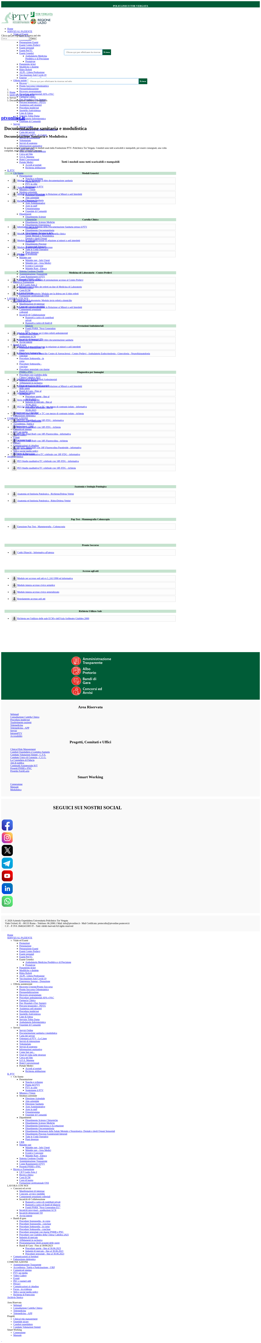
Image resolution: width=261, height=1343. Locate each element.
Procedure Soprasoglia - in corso (34, 1221)
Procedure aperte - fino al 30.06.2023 (43, 1248)
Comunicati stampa (22, 429)
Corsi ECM (24, 290)
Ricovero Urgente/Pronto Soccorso (36, 986)
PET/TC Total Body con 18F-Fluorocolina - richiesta (42, 440)
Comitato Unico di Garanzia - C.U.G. (28, 757)
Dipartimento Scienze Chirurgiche (35, 218)
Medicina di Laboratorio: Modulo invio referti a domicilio (44, 300)
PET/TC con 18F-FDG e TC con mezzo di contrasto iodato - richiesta (50, 413)
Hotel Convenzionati (29, 159)
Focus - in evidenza (22, 1289)
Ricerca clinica (26, 1174)
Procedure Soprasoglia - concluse (35, 1224)
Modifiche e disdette (29, 67)
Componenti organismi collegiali (34, 1196)
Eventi (16, 437)
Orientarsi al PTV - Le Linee (33, 1038)
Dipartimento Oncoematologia (39, 230)
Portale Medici (26, 162)
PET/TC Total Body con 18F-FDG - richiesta (39, 427)
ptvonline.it (13, 117)
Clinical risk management (25, 1319)
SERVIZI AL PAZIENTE (19, 31)
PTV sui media (20, 432)
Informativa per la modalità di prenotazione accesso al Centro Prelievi (50, 280)
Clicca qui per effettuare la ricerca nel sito (21, 35)
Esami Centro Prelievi (29, 45)
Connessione (16, 784)
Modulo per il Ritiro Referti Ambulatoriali (37, 379)
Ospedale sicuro (21, 1321)
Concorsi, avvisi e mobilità (32, 1194)
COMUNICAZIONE (17, 418)
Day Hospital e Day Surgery (33, 1003)
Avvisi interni (25, 342)
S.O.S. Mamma (26, 156)
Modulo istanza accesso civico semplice (36, 585)
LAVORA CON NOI (17, 298)
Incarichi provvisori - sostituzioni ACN (29, 335)
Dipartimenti (25, 214)
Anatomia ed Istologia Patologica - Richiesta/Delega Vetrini (45, 494)
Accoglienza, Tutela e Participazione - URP (23, 425)
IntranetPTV (16, 733)
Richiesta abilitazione (35, 167)
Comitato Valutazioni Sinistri (27, 1327)
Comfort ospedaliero (23, 1324)
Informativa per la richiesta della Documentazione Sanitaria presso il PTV (52, 227)
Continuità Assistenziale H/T (24, 765)
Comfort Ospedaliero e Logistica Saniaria (30, 752)
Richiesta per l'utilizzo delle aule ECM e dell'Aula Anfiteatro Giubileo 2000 (53, 618)
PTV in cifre (31, 184)
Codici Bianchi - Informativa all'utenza (35, 552)
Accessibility (16, 736)
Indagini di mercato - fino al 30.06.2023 (44, 1251)
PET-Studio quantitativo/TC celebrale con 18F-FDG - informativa (48, 454)
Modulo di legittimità (27, 254)
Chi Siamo (18, 173)
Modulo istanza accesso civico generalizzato (38, 592)
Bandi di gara (19, 344)
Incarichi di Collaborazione (32, 314)
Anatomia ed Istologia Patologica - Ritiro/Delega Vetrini (44, 500)
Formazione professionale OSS (34, 295)
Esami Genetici (26, 53)
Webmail (14, 714)
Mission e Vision (27, 189)
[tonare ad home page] (28, 23)
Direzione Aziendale (35, 1098)
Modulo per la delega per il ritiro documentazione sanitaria (45, 180)
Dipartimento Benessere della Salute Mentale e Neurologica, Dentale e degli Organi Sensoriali (39, 237)
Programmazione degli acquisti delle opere (39, 1243)
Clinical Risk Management (23, 749)
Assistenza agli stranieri (30, 105)
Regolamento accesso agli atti (31, 598)
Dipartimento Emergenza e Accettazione (44, 1125)
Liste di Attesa (26, 113)
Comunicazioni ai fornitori (25, 1256)
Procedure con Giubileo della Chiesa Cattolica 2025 (33, 376)
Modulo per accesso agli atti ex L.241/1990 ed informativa (45, 578)
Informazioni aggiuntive (30, 146)
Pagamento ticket (27, 64)
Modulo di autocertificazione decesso (35, 247)
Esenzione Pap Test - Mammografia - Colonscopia (41, 526)
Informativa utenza (26, 393)
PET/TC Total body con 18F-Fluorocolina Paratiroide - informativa (49, 447)
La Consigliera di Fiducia (22, 760)
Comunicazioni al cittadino (26, 445)
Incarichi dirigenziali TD (31, 1213)
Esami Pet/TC (26, 50)
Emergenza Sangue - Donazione (34, 981)
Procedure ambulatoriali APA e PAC (36, 94)
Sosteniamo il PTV (34, 1090)
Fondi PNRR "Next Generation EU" (43, 1207)
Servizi (16, 124)
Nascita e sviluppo (34, 178)
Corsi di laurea (26, 1180)
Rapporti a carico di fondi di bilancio (42, 1204)
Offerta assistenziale (22, 80)
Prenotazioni (25, 946)
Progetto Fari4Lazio (19, 771)
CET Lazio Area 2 (28, 285)
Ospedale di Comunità (30, 121)
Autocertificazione (26, 187)
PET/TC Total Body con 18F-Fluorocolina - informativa (44, 434)
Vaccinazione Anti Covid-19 (32, 75)
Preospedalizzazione (29, 88)
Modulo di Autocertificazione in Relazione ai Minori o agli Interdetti (49, 194)
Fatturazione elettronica (24, 415)
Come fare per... (27, 1052)
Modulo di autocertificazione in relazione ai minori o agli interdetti (48, 240)
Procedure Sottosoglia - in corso (34, 1226)
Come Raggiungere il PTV (32, 276)
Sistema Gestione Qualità (31, 271)
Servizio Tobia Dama (29, 116)
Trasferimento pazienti (20, 722)
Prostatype (30, 61)
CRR (21, 1142)
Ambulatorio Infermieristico (32, 118)
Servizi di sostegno (28, 143)
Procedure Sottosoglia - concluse (34, 1229)
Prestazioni (24, 943)
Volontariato (25, 140)
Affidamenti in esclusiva (30, 383)
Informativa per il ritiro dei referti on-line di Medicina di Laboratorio (49, 286)
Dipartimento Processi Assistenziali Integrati (35, 245)
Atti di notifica (17, 763)
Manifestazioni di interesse (32, 304)
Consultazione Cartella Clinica (24, 717)
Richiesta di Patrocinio (24, 1294)
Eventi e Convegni (34, 265)
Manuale (14, 787)
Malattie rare (25, 257)
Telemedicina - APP (19, 728)
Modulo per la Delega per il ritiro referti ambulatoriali (42, 333)
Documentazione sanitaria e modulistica (38, 1033)
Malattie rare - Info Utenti (37, 260)
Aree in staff (31, 206)
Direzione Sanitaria (34, 1104)
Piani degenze (32, 252)
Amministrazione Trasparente (33, 274)
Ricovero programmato (30, 91)
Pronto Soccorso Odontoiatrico (34, 86)
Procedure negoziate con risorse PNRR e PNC (41, 1232)
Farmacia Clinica (27, 97)
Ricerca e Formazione (23, 282)
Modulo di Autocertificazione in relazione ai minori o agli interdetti (49, 346)
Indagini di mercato (28, 1237)
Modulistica (15, 789)
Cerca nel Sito (26, 154)
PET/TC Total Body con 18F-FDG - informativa (40, 420)
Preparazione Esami (28, 42)
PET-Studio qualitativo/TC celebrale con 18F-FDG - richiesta (46, 468)
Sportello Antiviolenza (30, 110)
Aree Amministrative (35, 203)
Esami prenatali (26, 47)
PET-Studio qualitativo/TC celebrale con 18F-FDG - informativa (48, 461)
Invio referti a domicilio (28, 400)
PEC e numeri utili (22, 1281)
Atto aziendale (32, 197)
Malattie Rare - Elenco (36, 268)
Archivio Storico (15, 456)
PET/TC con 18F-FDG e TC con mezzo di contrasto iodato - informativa (52, 406)
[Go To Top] (1, 1340)
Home (10, 28)
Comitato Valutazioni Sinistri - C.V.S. (28, 754)
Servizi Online (26, 1030)
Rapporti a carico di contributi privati (42, 1202)
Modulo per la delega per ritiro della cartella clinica (41, 233)
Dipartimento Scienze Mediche (40, 222)
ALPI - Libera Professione (32, 72)
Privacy (17, 443)
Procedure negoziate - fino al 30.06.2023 (44, 1253)
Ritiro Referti (25, 69)
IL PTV (11, 170)
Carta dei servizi (27, 132)
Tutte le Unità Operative (36, 249)
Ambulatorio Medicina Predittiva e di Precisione (37, 57)
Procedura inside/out (29, 107)
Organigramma (32, 208)
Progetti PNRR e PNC (21, 768)
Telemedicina (16, 725)
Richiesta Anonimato (27, 201)
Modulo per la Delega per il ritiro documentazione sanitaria (45, 340)
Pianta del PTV (32, 1085)
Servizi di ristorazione (29, 1041)
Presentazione (25, 176)
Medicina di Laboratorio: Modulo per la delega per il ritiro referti (48, 293)
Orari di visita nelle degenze (32, 1055)
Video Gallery (20, 1275)
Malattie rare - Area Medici (38, 263)
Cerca (32, 38)
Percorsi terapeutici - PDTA (32, 102)
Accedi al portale (33, 165)
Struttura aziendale (28, 192)
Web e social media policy (25, 451)
